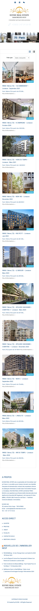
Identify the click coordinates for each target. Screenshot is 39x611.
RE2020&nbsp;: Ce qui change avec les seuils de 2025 (20, 553)
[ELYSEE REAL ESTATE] (19, 12)
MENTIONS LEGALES (10, 539)
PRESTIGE (6, 526)
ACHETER (6, 523)
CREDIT (6, 530)
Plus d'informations (8, 93)
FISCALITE (7, 533)
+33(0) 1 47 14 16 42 (21, 24)
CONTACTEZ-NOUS (9, 536)
